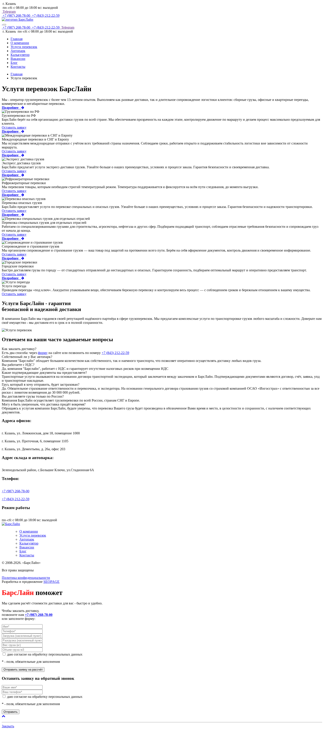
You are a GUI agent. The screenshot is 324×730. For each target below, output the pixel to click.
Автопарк (18, 51)
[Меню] (4, 24)
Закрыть (8, 726)
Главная (16, 39)
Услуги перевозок (24, 47)
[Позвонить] (2, 23)
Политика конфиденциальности (26, 578)
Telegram (9, 11)
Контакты (18, 67)
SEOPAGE (51, 582)
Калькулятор (20, 55)
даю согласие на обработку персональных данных (44, 654)
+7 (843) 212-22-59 (45, 15)
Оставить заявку (14, 127)
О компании (20, 43)
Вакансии (18, 59)
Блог (14, 63)
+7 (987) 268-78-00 (16, 15)
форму (43, 353)
